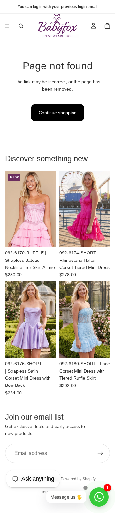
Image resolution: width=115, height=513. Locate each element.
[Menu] (7, 26)
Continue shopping (58, 112)
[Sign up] (100, 453)
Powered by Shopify (78, 479)
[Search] (21, 26)
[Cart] (107, 26)
